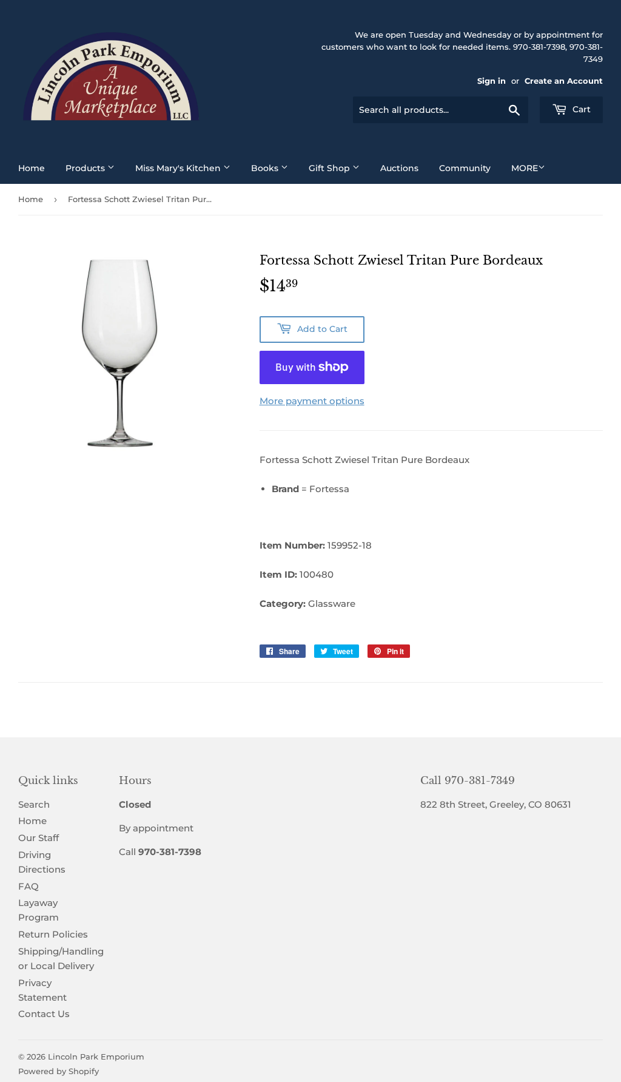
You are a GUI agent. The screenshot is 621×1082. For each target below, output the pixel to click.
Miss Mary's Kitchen (179, 168)
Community (465, 168)
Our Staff (38, 838)
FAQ (28, 886)
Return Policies (53, 934)
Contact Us (44, 1013)
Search (34, 804)
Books (266, 168)
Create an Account (564, 81)
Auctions (399, 168)
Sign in (491, 81)
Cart (580, 109)
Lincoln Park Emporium (96, 1056)
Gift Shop (330, 168)
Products (86, 168)
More (524, 168)
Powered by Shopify (58, 1071)
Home (31, 168)
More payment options (312, 401)
